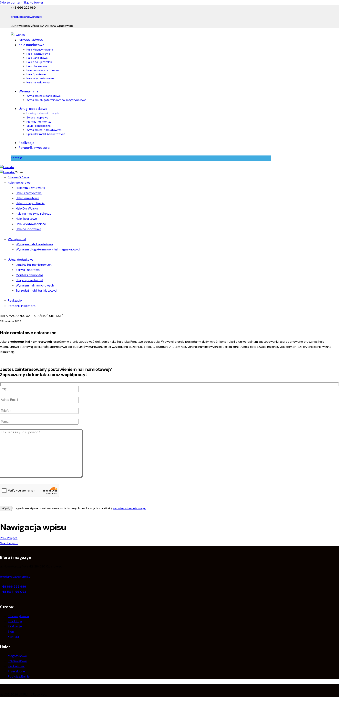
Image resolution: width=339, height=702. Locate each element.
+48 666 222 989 (13, 587)
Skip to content (11, 2)
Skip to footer (33, 2)
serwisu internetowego (129, 508)
